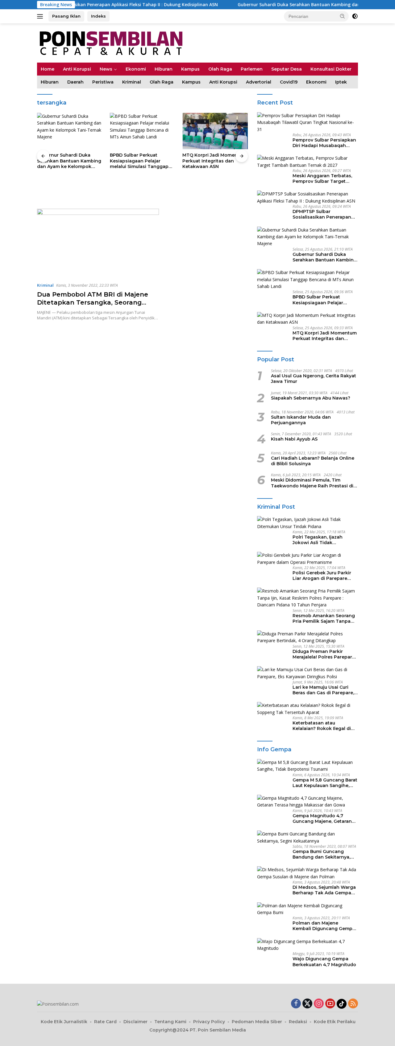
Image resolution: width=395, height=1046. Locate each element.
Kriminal (131, 82)
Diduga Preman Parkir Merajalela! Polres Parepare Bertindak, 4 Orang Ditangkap (324, 654)
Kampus (190, 69)
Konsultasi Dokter (330, 69)
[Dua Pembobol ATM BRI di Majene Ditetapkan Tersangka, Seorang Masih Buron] (98, 243)
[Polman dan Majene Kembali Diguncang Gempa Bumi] (307, 909)
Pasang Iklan (66, 16)
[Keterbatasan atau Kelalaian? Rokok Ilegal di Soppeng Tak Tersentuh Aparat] (307, 709)
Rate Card (105, 1021)
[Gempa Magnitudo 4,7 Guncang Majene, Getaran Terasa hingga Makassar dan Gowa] (307, 802)
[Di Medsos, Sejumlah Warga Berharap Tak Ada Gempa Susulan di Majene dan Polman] (307, 873)
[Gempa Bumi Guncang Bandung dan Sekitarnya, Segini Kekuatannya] (307, 837)
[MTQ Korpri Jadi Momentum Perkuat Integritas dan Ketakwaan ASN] (215, 131)
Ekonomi (136, 69)
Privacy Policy (209, 1021)
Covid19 (288, 82)
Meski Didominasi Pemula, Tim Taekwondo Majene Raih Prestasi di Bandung (312, 482)
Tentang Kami (170, 1021)
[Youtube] (330, 1004)
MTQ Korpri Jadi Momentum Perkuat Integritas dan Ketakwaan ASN (214, 160)
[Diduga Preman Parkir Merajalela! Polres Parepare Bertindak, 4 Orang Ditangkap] (307, 637)
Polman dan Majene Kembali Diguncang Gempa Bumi (324, 925)
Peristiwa (103, 82)
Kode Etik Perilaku (335, 1021)
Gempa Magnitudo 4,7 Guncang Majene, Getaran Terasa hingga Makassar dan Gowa (322, 818)
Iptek (341, 82)
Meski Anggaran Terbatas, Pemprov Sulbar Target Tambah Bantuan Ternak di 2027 (324, 178)
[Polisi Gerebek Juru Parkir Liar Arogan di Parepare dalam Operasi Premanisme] (307, 559)
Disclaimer (135, 1021)
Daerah (75, 82)
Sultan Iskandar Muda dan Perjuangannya (301, 419)
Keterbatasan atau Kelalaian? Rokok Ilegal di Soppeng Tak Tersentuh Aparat (322, 725)
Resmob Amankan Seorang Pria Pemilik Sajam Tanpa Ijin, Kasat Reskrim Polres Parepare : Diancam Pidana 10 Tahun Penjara (324, 618)
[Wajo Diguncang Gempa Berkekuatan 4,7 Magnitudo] (307, 945)
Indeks (98, 16)
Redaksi (298, 1021)
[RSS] (353, 1004)
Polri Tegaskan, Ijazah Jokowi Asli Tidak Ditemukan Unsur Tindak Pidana (321, 539)
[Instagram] (319, 1004)
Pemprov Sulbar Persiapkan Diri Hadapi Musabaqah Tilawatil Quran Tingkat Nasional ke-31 (324, 142)
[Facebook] (296, 1004)
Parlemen (252, 69)
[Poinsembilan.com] (109, 42)
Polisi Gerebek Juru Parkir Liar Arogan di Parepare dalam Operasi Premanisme (324, 575)
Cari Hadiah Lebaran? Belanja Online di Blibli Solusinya (312, 460)
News (106, 69)
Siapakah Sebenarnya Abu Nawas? (310, 398)
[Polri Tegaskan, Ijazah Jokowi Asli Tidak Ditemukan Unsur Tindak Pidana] (307, 523)
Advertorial (258, 82)
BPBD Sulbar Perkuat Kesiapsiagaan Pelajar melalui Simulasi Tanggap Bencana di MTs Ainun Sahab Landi (139, 160)
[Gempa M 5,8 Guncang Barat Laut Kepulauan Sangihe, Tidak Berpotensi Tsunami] (307, 766)
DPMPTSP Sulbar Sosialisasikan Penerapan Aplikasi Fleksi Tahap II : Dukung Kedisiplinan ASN (322, 214)
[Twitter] (307, 1004)
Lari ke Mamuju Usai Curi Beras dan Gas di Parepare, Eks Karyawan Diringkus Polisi (323, 689)
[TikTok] (342, 1004)
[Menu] (41, 16)
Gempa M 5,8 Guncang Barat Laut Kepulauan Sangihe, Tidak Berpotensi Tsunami (325, 782)
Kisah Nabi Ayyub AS (294, 439)
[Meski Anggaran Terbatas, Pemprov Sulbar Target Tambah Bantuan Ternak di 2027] (307, 162)
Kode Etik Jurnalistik (64, 1021)
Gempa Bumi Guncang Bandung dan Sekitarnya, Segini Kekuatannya (321, 854)
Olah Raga (220, 69)
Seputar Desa (286, 69)
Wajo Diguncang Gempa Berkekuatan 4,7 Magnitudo (324, 961)
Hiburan (164, 69)
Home (47, 69)
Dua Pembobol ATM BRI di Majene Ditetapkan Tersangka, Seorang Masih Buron (92, 302)
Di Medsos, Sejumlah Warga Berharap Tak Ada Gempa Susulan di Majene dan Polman (324, 890)
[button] (342, 16)
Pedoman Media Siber (257, 1021)
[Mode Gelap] (355, 16)
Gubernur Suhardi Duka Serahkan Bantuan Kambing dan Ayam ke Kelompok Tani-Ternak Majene (69, 160)
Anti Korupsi (77, 69)
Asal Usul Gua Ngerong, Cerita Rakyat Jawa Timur (313, 378)
